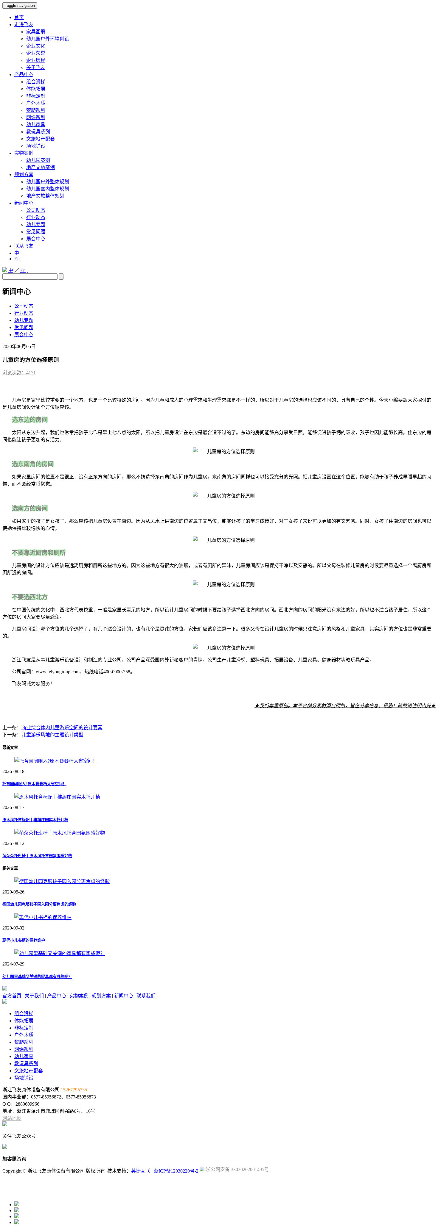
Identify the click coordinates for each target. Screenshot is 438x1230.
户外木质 (35, 103)
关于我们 (35, 995)
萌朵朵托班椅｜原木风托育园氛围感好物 (37, 856)
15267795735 (74, 1089)
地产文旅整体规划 (45, 195)
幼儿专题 (35, 224)
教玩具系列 (38, 131)
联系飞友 (23, 245)
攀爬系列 (35, 110)
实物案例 (23, 153)
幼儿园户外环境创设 (47, 38)
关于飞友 (35, 67)
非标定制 (35, 95)
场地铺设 (35, 145)
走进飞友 (23, 24)
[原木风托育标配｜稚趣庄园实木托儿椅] (57, 796)
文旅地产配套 (40, 138)
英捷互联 (140, 1170)
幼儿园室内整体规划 (47, 188)
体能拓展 (35, 88)
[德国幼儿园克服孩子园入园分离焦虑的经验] (62, 881)
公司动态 (35, 210)
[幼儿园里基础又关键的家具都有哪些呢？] (59, 953)
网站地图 (11, 1118)
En (17, 258)
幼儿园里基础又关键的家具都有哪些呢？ (37, 976)
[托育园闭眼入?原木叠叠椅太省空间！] (55, 760)
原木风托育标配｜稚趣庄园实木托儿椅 (35, 820)
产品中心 (23, 74)
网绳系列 (35, 117)
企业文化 (35, 45)
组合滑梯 (35, 81)
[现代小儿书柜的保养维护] (43, 917)
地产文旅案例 (40, 167)
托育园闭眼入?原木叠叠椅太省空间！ (34, 784)
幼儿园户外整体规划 (47, 181)
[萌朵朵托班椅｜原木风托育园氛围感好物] (59, 832)
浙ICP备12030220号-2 (176, 1170)
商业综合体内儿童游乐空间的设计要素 (61, 727)
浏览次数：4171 (19, 372)
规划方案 (23, 174)
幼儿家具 (35, 124)
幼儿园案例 (38, 160)
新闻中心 (23, 203)
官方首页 (11, 995)
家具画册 (35, 31)
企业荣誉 (35, 53)
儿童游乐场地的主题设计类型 (52, 734)
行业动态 (35, 217)
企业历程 (35, 60)
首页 (19, 17)
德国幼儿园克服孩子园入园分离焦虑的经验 (39, 904)
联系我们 (146, 995)
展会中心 (35, 238)
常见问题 (35, 231)
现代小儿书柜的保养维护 (23, 940)
